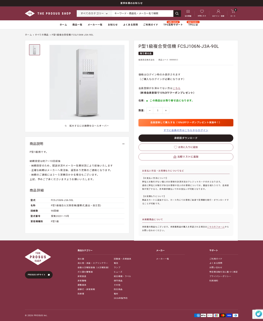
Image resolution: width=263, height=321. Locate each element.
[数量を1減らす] (150, 110)
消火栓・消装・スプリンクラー (93, 263)
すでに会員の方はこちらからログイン (186, 130)
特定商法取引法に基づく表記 (223, 272)
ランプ (117, 267)
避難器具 (82, 285)
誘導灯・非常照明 (86, 289)
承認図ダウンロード (186, 138)
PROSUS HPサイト (37, 275)
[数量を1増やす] (166, 110)
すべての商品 (42, 35)
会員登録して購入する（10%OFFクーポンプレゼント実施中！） (186, 122)
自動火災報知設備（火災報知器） (94, 267)
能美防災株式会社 (147, 60)
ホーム (63, 24)
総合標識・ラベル (122, 276)
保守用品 (118, 281)
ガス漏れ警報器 (85, 272)
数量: (142, 110)
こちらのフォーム (215, 227)
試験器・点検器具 (122, 259)
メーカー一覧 (95, 24)
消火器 (81, 259)
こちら (177, 88)
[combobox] (142, 13)
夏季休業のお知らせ (131, 3)
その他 (117, 285)
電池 (116, 263)
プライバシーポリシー (220, 276)
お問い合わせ (216, 267)
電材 (116, 294)
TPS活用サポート (173, 24)
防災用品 (118, 289)
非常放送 (82, 276)
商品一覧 (77, 24)
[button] (186, 156)
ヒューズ (118, 272)
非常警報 (82, 281)
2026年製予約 (121, 298)
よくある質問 (130, 24)
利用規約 (213, 281)
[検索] (177, 13)
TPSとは (193, 24)
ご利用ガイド (150, 24)
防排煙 (81, 294)
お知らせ (113, 24)
